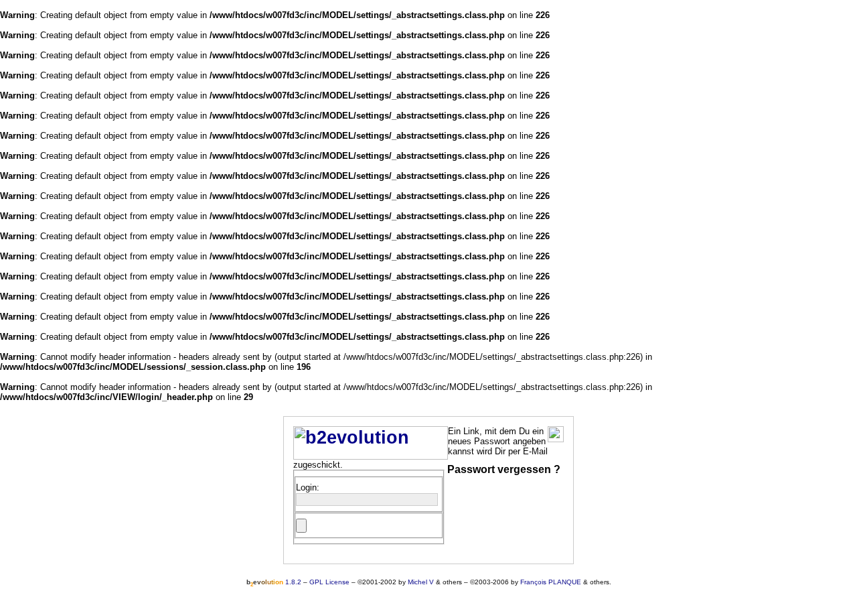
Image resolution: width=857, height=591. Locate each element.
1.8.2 (273, 582)
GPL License (329, 582)
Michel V (421, 582)
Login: (307, 487)
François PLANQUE (550, 582)
